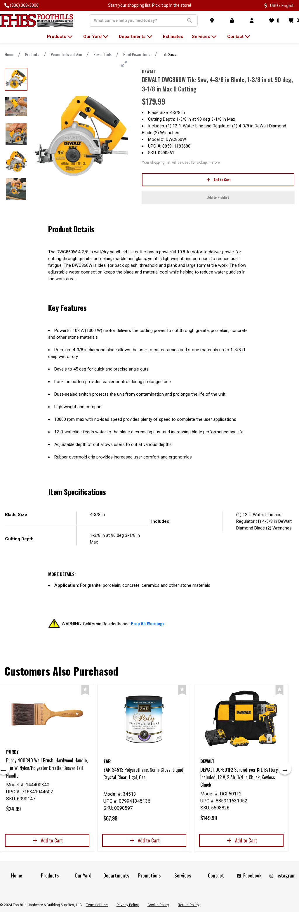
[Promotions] (233, 20)
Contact (216, 875)
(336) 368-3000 (24, 5)
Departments (116, 875)
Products (32, 54)
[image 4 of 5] (16, 161)
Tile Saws (169, 54)
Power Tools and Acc (66, 54)
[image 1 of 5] (16, 79)
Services (182, 875)
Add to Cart (222, 179)
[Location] (213, 20)
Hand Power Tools (136, 54)
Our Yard (83, 875)
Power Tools (102, 54)
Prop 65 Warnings (147, 623)
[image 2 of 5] (16, 106)
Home (9, 54)
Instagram (284, 875)
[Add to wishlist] (85, 690)
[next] (285, 768)
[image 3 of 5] (16, 134)
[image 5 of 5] (16, 189)
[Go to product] (47, 714)
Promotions (149, 875)
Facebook (252, 875)
